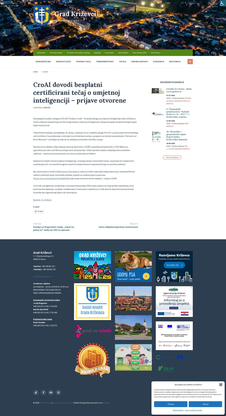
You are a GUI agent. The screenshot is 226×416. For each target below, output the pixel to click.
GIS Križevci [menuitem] (155, 52)
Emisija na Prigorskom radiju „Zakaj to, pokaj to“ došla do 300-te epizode (53, 228)
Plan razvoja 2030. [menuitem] (140, 52)
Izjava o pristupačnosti (63, 402)
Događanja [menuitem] (158, 61)
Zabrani (205, 404)
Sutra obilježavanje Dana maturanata (118, 226)
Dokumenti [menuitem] (41, 52)
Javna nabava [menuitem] (123, 52)
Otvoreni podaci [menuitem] (56, 52)
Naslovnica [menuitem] (174, 61)
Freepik (106, 402)
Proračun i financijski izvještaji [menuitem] (78, 52)
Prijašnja (37, 224)
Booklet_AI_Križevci (42, 200)
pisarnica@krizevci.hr (42, 276)
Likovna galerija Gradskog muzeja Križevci (178, 101)
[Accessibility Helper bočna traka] (223, 3)
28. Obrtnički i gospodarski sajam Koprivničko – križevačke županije (176, 135)
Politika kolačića (178, 410)
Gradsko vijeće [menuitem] (63, 61)
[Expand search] (190, 61)
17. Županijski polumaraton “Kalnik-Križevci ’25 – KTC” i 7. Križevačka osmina (178, 113)
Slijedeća (134, 224)
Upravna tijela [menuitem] (83, 61)
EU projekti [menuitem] (109, 52)
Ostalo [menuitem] (122, 61)
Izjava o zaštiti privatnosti (193, 410)
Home (35, 72)
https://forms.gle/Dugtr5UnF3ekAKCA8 (51, 178)
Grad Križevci (75, 14)
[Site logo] (41, 25)
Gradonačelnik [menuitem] (43, 61)
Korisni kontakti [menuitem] (139, 61)
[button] (220, 384)
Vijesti (45, 72)
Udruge (46, 107)
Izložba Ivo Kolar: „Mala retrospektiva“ (179, 90)
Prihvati (171, 404)
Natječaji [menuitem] (97, 52)
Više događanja (172, 157)
